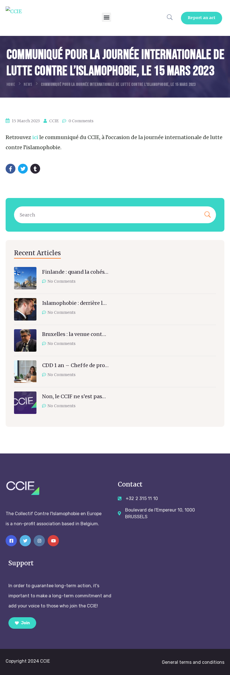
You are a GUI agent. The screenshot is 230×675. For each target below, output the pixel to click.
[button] (106, 17)
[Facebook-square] (11, 540)
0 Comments (80, 120)
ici (35, 137)
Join (25, 623)
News (28, 84)
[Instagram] (39, 540)
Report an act (202, 17)
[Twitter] (25, 540)
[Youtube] (53, 540)
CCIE (54, 120)
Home (10, 84)
